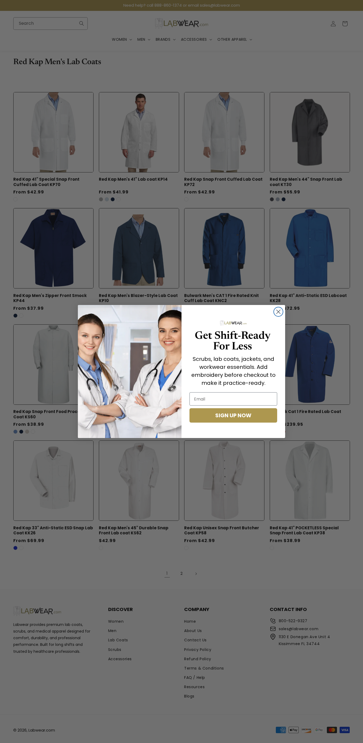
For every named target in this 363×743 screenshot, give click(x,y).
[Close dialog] (278, 311)
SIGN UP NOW (233, 415)
